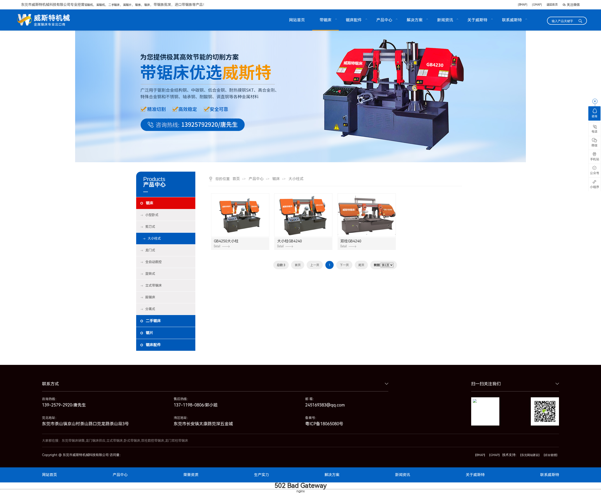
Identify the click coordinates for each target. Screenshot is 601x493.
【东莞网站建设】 (530, 455)
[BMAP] (522, 4)
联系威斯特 (512, 20)
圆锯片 (127, 5)
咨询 (594, 113)
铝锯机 (89, 5)
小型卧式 (151, 215)
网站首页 (297, 20)
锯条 (138, 5)
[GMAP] (537, 4)
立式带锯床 (153, 285)
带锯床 (325, 20)
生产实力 (261, 475)
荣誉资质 (190, 475)
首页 (236, 179)
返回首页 (552, 4)
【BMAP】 (480, 455)
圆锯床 (150, 297)
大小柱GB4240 (289, 241)
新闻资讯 (445, 20)
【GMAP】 (494, 455)
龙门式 (150, 250)
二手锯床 (114, 5)
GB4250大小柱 (226, 241)
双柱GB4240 (350, 241)
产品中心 (384, 20)
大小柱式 (154, 238)
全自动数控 (153, 262)
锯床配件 (354, 20)
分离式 (150, 309)
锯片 (149, 333)
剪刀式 (150, 227)
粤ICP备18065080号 (324, 423)
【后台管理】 (550, 455)
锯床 (147, 5)
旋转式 (150, 274)
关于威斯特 (477, 20)
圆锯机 (100, 5)
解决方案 (415, 20)
